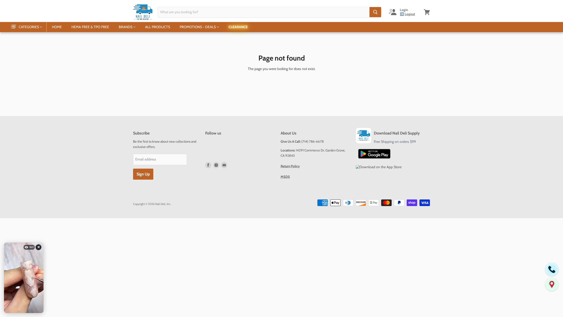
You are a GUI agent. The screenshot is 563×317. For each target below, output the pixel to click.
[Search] (375, 12)
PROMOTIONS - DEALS (198, 27)
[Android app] (374, 154)
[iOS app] (379, 167)
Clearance (238, 27)
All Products (157, 27)
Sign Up (143, 174)
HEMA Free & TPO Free (90, 27)
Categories (29, 27)
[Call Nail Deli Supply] (552, 269)
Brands (126, 27)
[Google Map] (552, 284)
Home (57, 27)
